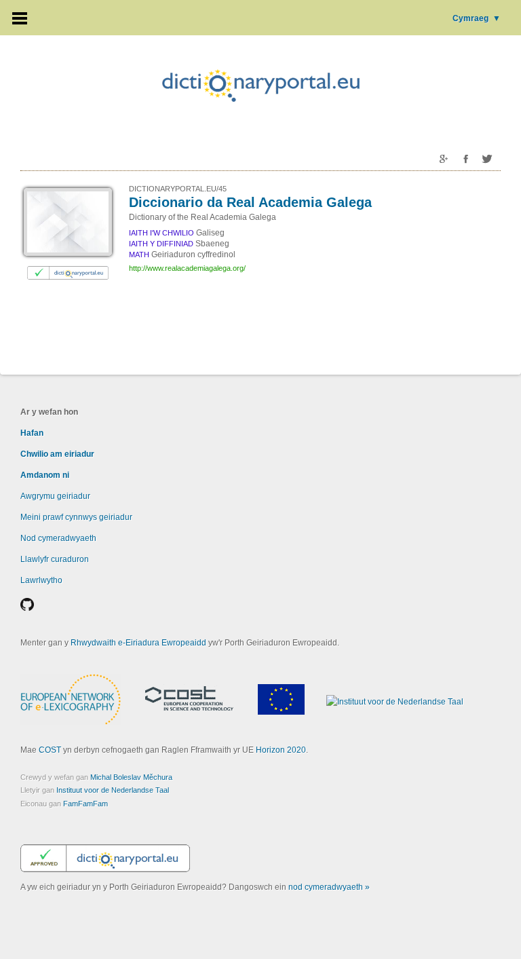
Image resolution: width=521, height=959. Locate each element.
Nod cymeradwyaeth (58, 538)
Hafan (31, 433)
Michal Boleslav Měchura (131, 777)
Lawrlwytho (41, 580)
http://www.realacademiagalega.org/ (187, 268)
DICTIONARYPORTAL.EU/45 (178, 189)
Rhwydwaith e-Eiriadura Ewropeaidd (138, 642)
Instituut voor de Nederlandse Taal (112, 790)
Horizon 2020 (281, 750)
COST (50, 750)
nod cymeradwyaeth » (329, 887)
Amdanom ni (44, 475)
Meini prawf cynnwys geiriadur (76, 517)
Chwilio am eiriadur (57, 454)
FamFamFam (85, 804)
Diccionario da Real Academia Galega (250, 202)
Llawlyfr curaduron (54, 559)
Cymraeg (476, 18)
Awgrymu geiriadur (55, 496)
